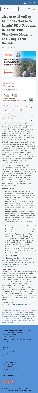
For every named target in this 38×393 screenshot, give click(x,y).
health (8, 320)
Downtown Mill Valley (9, 314)
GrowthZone (27, 390)
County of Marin (7, 312)
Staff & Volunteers (9, 354)
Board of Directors (9, 352)
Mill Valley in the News (11, 369)
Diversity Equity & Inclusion (11, 318)
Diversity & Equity (28, 312)
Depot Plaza (17, 312)
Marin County (8, 366)
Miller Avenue (22, 314)
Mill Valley (28, 320)
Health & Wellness (17, 320)
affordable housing (8, 316)
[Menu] (29, 3)
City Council (20, 310)
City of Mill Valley (30, 310)
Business (12, 310)
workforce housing (14, 322)
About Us (6, 350)
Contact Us (7, 356)
